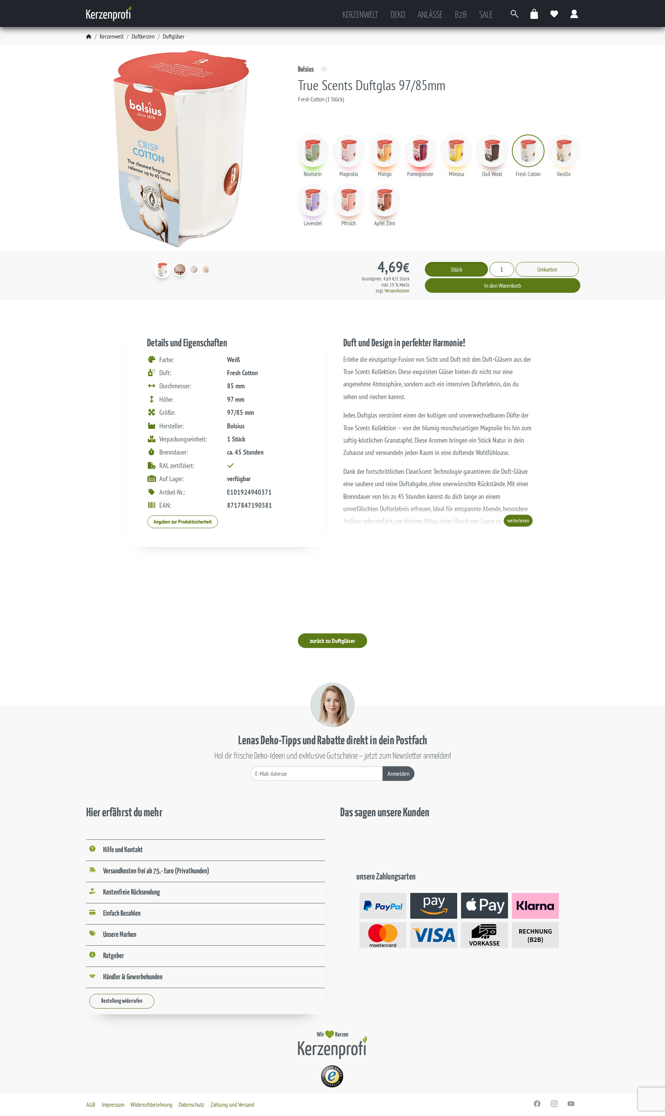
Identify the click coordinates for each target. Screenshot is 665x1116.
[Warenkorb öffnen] (534, 14)
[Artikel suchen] (514, 14)
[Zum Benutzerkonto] (574, 14)
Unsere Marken (119, 934)
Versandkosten (396, 290)
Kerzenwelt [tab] (360, 15)
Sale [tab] (486, 15)
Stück (456, 269)
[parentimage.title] (180, 269)
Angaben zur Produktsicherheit (183, 521)
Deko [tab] (398, 15)
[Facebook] (537, 1104)
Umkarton (547, 269)
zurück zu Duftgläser (332, 640)
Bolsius (306, 69)
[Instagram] (554, 1104)
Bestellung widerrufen (121, 1001)
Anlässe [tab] (430, 15)
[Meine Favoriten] (554, 14)
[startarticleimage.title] (162, 269)
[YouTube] (571, 1104)
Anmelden (398, 773)
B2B (461, 15)
